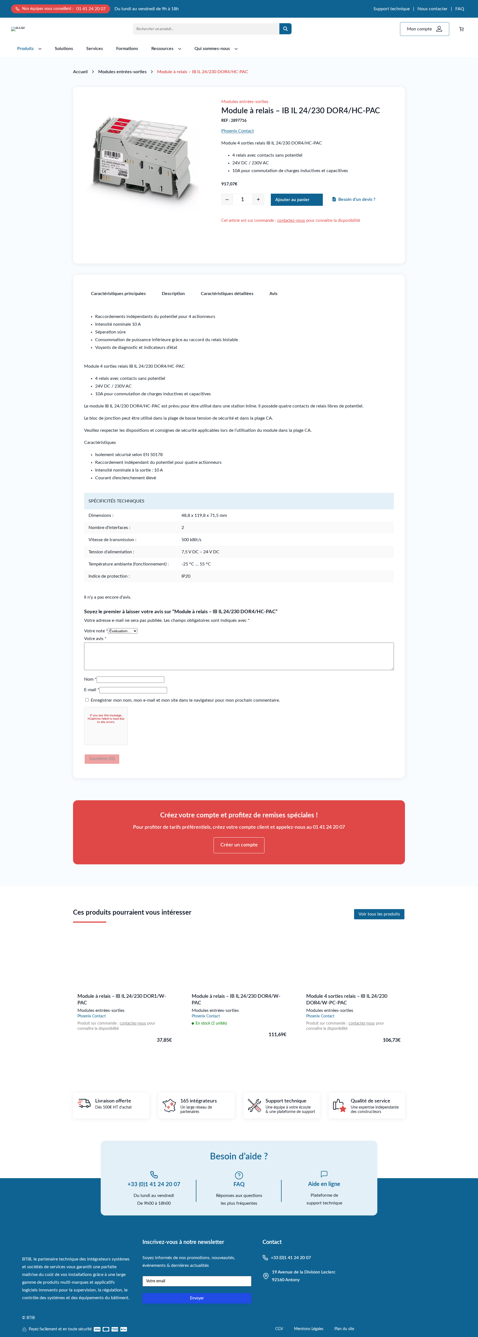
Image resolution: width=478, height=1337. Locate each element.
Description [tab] (173, 293)
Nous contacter (432, 9)
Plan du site (344, 1329)
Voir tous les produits (379, 914)
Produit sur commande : (98, 1023)
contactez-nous (291, 221)
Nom (90, 679)
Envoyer (197, 1298)
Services (94, 48)
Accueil (80, 72)
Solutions (64, 48)
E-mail (91, 690)
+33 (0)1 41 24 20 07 (154, 1184)
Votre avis (95, 638)
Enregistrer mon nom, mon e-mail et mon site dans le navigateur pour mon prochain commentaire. (185, 700)
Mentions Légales (308, 1329)
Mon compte (419, 29)
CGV (279, 1329)
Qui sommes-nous (212, 48)
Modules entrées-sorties (122, 72)
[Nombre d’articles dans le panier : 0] (461, 29)
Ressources (162, 48)
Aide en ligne (324, 1184)
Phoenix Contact (237, 131)
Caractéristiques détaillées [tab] (227, 293)
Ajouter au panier (292, 200)
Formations (127, 48)
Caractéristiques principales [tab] (118, 293)
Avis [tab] (273, 293)
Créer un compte (239, 845)
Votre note (96, 631)
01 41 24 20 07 (91, 9)
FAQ (459, 9)
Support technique (391, 9)
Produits (25, 48)
